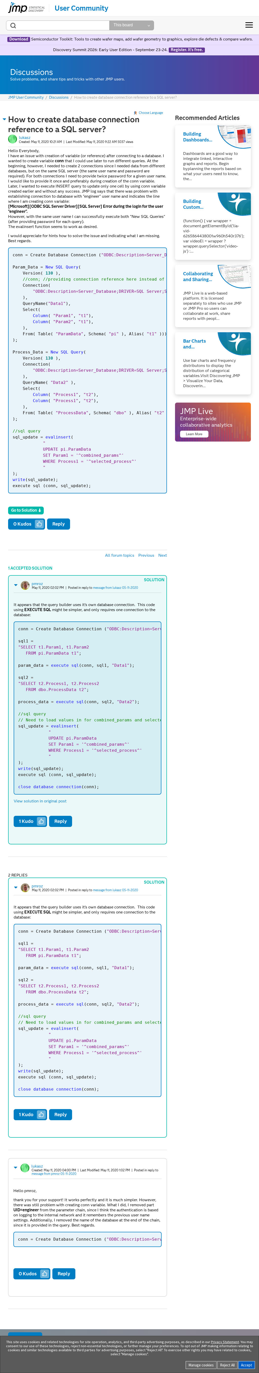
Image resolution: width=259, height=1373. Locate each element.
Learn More (194, 434)
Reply (58, 524)
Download (18, 39)
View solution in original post (40, 801)
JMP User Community (26, 97)
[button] (4, 119)
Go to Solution (24, 510)
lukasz (25, 137)
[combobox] (58, 25)
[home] (26, 8)
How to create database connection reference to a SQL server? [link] (125, 97)
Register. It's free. (187, 50)
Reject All (227, 1365)
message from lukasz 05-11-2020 (115, 588)
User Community (81, 8)
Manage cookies (201, 1365)
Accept (246, 1365)
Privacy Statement (225, 1342)
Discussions (59, 97)
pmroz (37, 583)
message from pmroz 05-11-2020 (54, 1174)
